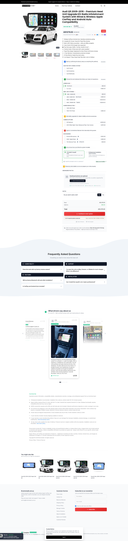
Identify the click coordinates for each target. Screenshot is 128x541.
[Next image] (58, 30)
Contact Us (59, 497)
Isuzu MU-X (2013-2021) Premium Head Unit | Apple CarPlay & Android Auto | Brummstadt (14, 538)
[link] (73, 27)
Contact (77, 6)
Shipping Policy (60, 502)
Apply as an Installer (61, 516)
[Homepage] (28, 6)
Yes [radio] (103, 194)
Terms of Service (41, 440)
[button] (41, 30)
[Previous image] (24, 30)
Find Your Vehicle (67, 6)
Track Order (59, 494)
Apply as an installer (100, 161)
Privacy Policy (32, 440)
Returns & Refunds (61, 499)
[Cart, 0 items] (104, 6)
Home (57, 6)
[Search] (101, 5)
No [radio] (99, 194)
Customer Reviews (61, 519)
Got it (64, 537)
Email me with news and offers (84, 506)
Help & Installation (61, 514)
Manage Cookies (61, 508)
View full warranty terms (43, 419)
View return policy (41, 423)
